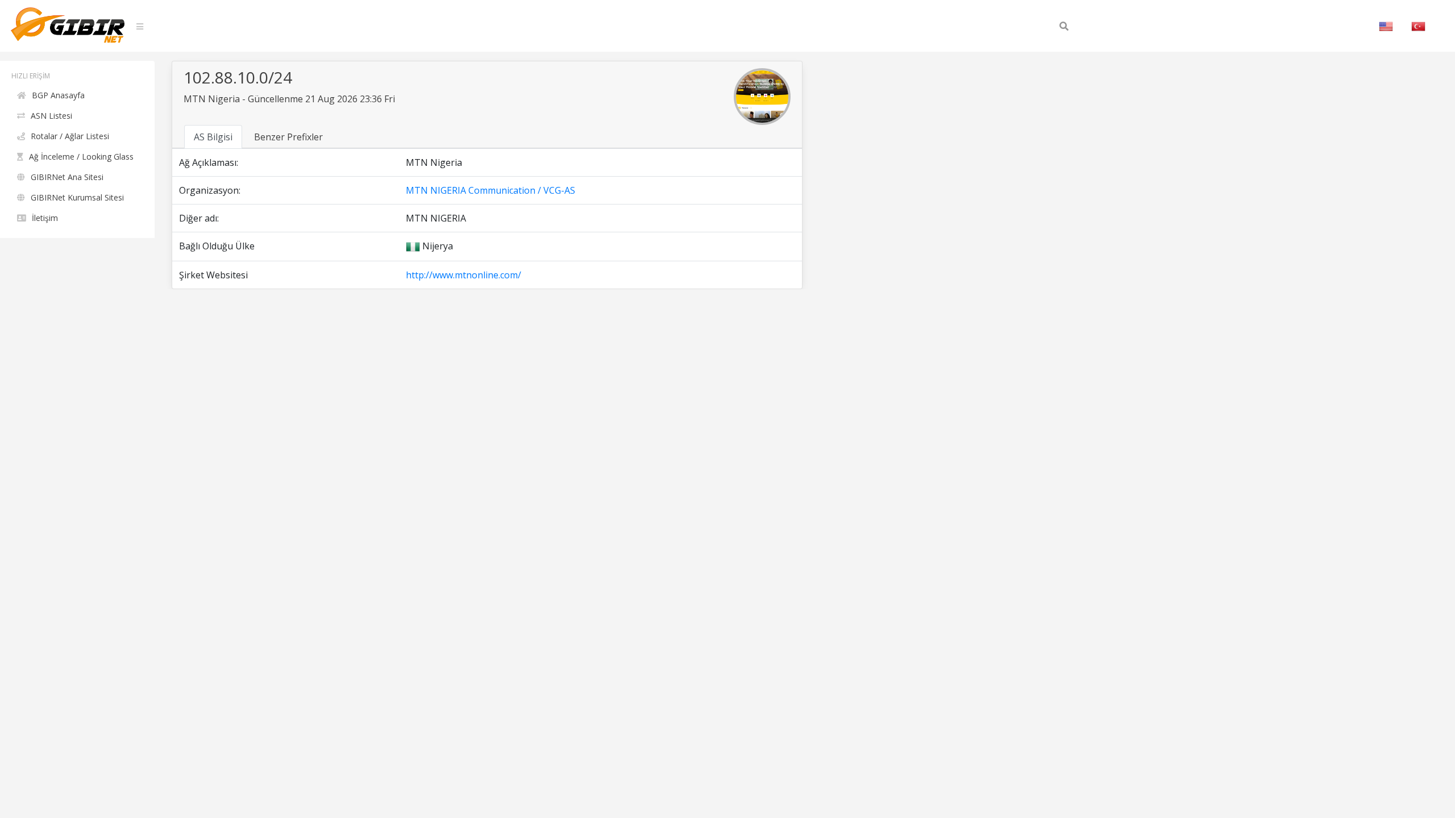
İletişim (45, 217)
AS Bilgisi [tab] (213, 137)
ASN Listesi (51, 115)
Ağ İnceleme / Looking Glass (81, 156)
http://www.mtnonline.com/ (463, 275)
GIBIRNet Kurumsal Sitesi (77, 197)
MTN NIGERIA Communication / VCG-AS (490, 190)
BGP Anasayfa (58, 95)
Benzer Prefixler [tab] (288, 137)
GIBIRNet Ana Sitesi (67, 177)
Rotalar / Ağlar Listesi (70, 136)
